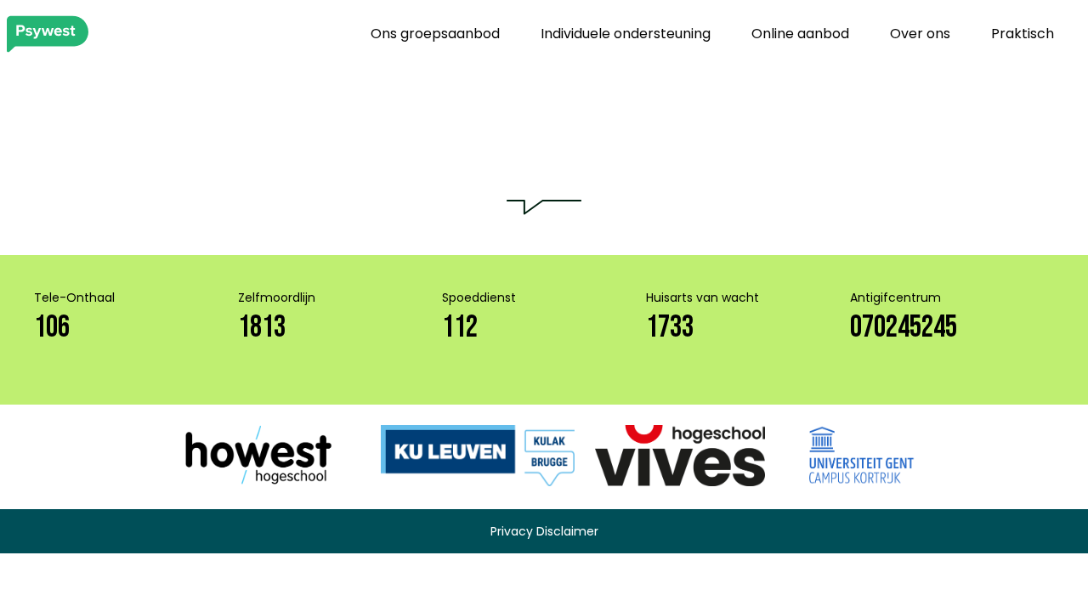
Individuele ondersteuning (626, 33)
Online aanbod (800, 33)
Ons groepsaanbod (435, 33)
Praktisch (1022, 33)
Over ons (920, 33)
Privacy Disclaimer (544, 531)
